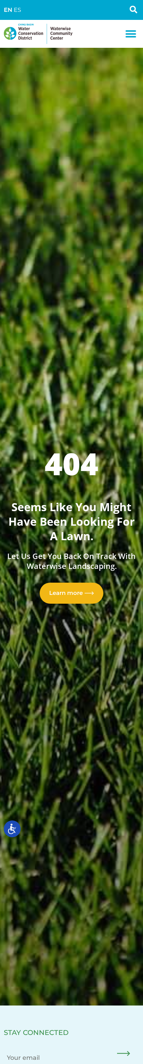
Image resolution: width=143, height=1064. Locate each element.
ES (17, 9)
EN (8, 9)
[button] (130, 33)
